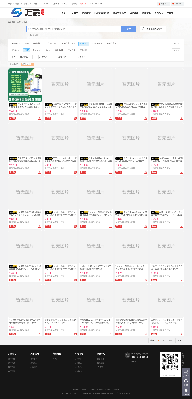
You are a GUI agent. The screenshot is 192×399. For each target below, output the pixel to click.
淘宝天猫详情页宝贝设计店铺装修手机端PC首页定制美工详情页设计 (61, 106)
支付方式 (11, 371)
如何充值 (78, 359)
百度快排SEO (119, 13)
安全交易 (57, 354)
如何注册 (11, 359)
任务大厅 (74, 13)
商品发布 (178, 4)
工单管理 (45, 4)
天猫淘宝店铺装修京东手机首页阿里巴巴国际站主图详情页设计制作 (131, 106)
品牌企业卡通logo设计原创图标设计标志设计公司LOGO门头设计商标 (166, 214)
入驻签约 (33, 367)
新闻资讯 (146, 13)
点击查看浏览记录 (154, 29)
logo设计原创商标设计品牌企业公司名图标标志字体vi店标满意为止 (25, 268)
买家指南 (12, 354)
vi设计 (48, 50)
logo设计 (37, 50)
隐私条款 (100, 390)
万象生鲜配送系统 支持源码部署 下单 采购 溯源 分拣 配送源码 (24, 106)
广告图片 (84, 50)
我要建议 (100, 363)
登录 (10, 4)
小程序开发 (97, 43)
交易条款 (78, 367)
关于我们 (55, 4)
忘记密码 (78, 371)
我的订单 (27, 4)
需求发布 (164, 4)
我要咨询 (100, 359)
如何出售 (33, 359)
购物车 (36, 4)
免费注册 (18, 4)
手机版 (170, 13)
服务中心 (101, 354)
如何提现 (78, 363)
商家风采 (158, 13)
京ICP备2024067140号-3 (70, 393)
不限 (27, 43)
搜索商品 (11, 367)
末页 (180, 340)
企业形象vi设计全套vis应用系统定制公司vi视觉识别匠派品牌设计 (167, 160)
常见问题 (79, 354)
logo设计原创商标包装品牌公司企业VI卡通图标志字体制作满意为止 (96, 214)
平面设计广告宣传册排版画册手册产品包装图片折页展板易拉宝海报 (61, 160)
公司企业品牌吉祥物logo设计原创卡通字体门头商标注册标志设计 (131, 214)
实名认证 (56, 359)
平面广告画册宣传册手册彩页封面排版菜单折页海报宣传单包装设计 (167, 106)
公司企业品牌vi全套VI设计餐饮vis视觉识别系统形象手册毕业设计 (96, 160)
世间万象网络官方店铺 (19, 114)
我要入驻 (83, 4)
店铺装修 (71, 50)
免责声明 (108, 390)
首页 (64, 13)
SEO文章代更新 (101, 13)
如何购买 (11, 363)
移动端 (74, 4)
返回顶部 (186, 394)
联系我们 (92, 390)
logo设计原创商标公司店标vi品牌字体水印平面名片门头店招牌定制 (25, 214)
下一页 (171, 340)
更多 (175, 44)
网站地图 (116, 390)
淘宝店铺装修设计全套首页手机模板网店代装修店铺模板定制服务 (96, 106)
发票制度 (33, 363)
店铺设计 (134, 13)
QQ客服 (100, 367)
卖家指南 (34, 354)
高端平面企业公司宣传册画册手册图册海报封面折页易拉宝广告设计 (25, 160)
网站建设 (86, 13)
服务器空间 (112, 43)
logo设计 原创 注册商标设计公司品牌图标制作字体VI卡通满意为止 (60, 214)
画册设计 (59, 50)
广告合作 (84, 390)
